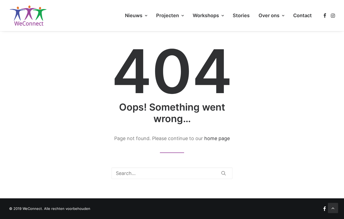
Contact (302, 15)
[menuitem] (136, 15)
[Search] (172, 173)
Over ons (269, 15)
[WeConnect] (28, 15)
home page (217, 138)
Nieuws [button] (133, 15)
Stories (241, 15)
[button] (324, 15)
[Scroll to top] (333, 207)
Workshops (206, 15)
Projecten (167, 15)
